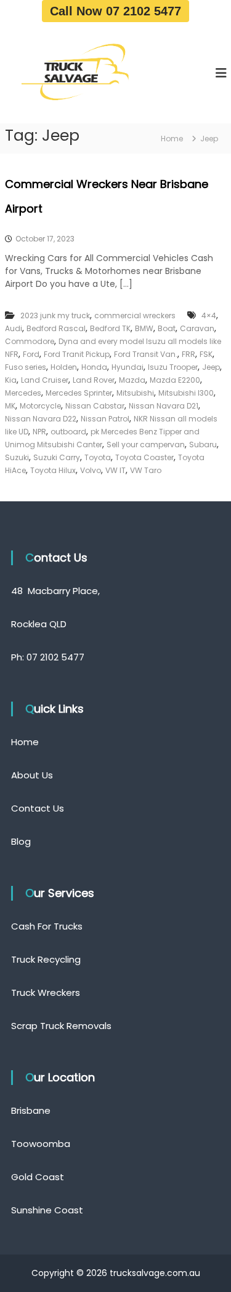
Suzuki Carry (56, 457)
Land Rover (94, 380)
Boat (167, 328)
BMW (144, 328)
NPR (39, 431)
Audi (13, 328)
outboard (68, 431)
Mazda (132, 380)
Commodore (29, 341)
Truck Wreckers (45, 992)
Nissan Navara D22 (40, 418)
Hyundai (127, 367)
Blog (21, 841)
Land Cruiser (44, 380)
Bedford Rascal (56, 328)
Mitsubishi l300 (186, 393)
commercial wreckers (135, 315)
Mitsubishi (135, 393)
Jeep (211, 367)
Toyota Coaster (144, 457)
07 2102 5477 (55, 657)
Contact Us (37, 808)
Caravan (197, 328)
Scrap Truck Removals (61, 1025)
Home (25, 741)
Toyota (97, 457)
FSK (206, 354)
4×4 (208, 315)
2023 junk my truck (55, 315)
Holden (64, 367)
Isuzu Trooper (173, 367)
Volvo (90, 470)
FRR (188, 354)
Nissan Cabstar (94, 406)
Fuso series (25, 367)
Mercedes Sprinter (79, 393)
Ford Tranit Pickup (77, 354)
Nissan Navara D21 (163, 406)
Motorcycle (40, 406)
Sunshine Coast (47, 1210)
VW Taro (145, 470)
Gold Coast (37, 1176)
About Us (32, 775)
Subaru (203, 444)
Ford (31, 354)
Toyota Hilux (53, 470)
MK (10, 406)
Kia (11, 380)
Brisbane (31, 1110)
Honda (94, 367)
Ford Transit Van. (145, 354)
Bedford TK (110, 328)
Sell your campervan (146, 444)
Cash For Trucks (47, 926)
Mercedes (23, 393)
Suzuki (17, 457)
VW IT (115, 470)
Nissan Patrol (105, 418)
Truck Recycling (46, 959)
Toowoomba (40, 1143)
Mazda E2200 (175, 380)
